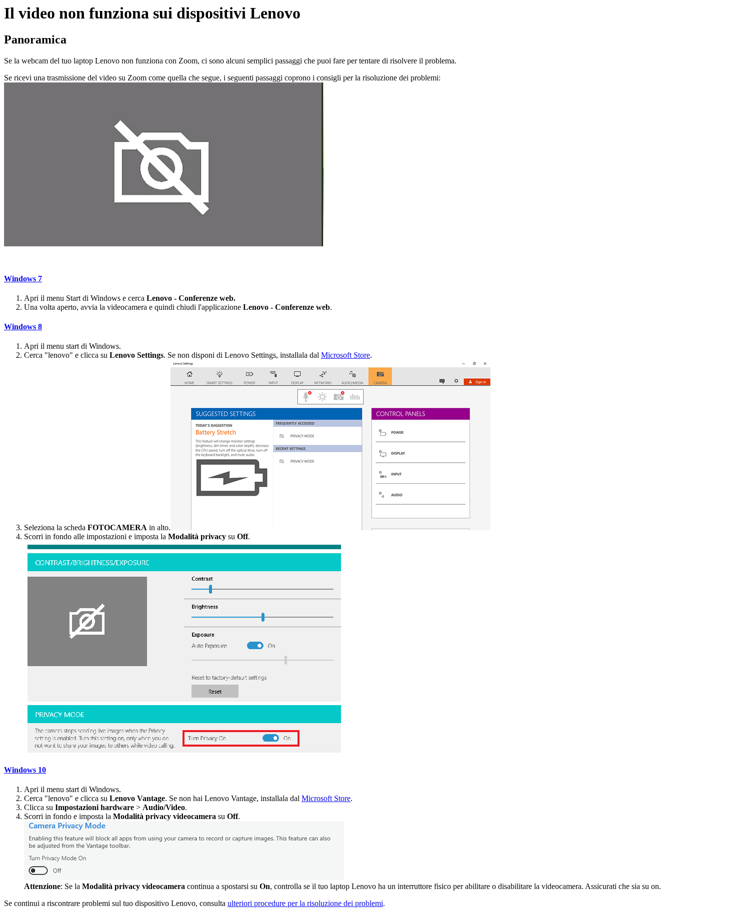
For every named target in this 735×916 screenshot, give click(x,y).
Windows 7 (23, 278)
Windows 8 (23, 326)
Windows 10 (25, 770)
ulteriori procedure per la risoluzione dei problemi (305, 903)
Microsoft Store (345, 355)
